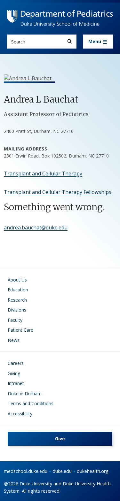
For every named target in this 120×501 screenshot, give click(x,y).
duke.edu (62, 471)
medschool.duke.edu (25, 471)
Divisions (17, 310)
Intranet (16, 383)
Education (18, 290)
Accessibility (20, 414)
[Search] (69, 41)
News (14, 340)
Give (60, 438)
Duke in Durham (25, 393)
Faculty (15, 320)
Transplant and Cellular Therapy (43, 173)
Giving (14, 373)
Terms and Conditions (30, 403)
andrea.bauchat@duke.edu (36, 227)
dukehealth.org (92, 471)
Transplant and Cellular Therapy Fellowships (57, 192)
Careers (16, 363)
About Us (17, 280)
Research (17, 300)
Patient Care (20, 330)
